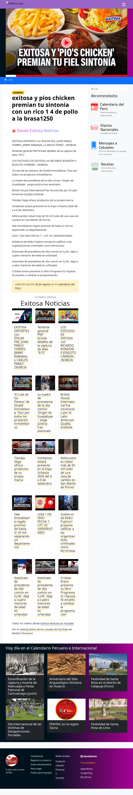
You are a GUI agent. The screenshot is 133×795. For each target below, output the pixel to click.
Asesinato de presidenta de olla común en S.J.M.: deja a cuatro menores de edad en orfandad (21, 596)
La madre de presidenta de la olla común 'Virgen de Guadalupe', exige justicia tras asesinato (45, 412)
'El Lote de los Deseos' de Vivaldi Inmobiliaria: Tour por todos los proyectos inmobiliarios (22, 410)
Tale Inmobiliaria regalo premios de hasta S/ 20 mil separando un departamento (22, 530)
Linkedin (60, 765)
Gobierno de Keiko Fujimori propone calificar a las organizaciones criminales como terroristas (68, 532)
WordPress (86, 777)
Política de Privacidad (41, 772)
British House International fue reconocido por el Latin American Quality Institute (68, 410)
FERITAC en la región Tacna (64, 726)
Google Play (86, 773)
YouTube (60, 777)
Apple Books (87, 768)
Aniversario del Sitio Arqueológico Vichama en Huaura (65, 682)
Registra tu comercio (41, 760)
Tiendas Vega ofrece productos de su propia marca (21, 469)
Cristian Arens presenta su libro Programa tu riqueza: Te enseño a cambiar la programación (68, 596)
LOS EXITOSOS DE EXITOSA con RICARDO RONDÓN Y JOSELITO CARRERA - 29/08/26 (68, 343)
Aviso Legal (36, 768)
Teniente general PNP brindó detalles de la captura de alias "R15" (45, 340)
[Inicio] (5, 79)
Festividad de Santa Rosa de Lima (104, 726)
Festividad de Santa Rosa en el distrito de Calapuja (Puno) (106, 682)
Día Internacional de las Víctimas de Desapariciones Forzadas (24, 729)
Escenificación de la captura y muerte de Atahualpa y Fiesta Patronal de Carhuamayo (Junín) (22, 686)
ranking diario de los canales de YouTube (43, 629)
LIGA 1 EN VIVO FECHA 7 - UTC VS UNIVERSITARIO (45, 523)
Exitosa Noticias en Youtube (57, 623)
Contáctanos (37, 756)
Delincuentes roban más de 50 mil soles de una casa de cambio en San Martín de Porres (68, 472)
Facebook (60, 761)
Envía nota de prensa (41, 764)
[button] (123, 4)
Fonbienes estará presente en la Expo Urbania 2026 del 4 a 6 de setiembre (44, 471)
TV (11, 80)
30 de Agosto (43, 284)
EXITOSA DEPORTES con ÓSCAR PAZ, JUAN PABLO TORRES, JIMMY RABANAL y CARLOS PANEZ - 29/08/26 (21, 347)
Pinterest (60, 769)
